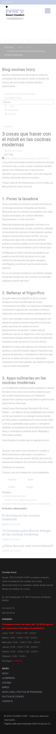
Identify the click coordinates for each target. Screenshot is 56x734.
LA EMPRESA (8, 678)
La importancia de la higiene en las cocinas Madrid (26, 504)
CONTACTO (7, 701)
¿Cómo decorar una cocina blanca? (27, 546)
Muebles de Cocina (13, 150)
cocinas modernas (11, 496)
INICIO (5, 673)
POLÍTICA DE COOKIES (13, 696)
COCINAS (6, 682)
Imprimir (8, 126)
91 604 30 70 (7, 2)
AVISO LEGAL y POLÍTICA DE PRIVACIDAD (22, 692)
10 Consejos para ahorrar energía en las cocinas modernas (26, 532)
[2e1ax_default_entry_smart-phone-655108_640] (25, 158)
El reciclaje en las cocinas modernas (21, 517)
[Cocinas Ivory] (15, 12)
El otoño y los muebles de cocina (20, 500)
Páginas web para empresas (17, 723)
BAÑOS (5, 687)
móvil (23, 496)
